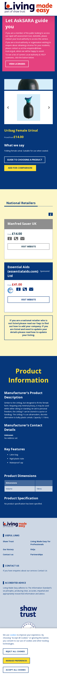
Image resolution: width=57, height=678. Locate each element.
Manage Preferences (16, 660)
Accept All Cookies (16, 670)
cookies (13, 635)
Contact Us (42, 570)
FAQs (32, 549)
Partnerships (36, 554)
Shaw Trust (8, 541)
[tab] (21, 201)
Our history (8, 549)
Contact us (8, 554)
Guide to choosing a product (24, 159)
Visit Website (28, 246)
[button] (8, 107)
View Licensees (17, 63)
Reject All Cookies (15, 651)
